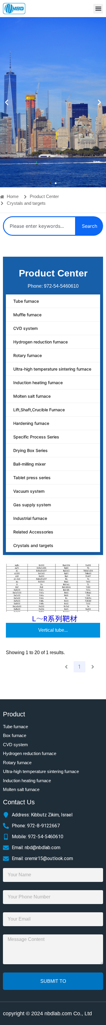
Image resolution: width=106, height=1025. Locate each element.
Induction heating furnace (38, 382)
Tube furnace (26, 301)
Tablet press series (32, 477)
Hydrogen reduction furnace (40, 341)
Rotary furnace (27, 355)
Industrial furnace (30, 518)
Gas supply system (32, 504)
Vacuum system (28, 491)
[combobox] (39, 226)
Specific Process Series (36, 436)
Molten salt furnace (32, 396)
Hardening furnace (31, 423)
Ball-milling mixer (29, 463)
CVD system (25, 328)
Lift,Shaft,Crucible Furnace (39, 409)
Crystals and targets (33, 545)
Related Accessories (33, 531)
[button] (98, 9)
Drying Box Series (30, 450)
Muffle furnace (27, 314)
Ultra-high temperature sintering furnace (52, 368)
